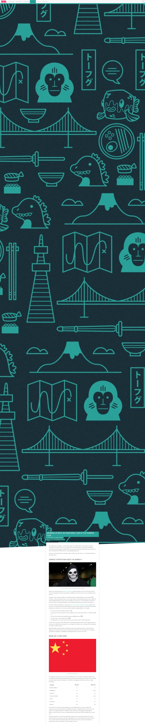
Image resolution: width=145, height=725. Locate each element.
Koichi (63, 539)
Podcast (44, 1)
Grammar (18, 1)
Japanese (10, 1)
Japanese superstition (67, 591)
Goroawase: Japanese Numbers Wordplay (79, 604)
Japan (33, 1)
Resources (25, 1)
